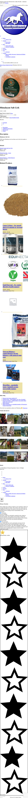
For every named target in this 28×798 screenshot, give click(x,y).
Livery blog (7, 481)
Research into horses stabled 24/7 (10, 398)
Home (1, 65)
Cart (4, 489)
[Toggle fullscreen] (1, 796)
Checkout (7, 491)
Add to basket (3, 116)
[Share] (3, 796)
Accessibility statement (10, 496)
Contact (4, 492)
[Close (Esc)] (4, 796)
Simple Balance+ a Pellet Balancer (7, 157)
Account (4, 488)
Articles (4, 480)
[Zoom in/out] (0, 796)
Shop (4, 483)
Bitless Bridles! (6, 403)
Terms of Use (8, 478)
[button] (0, 66)
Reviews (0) (5, 129)
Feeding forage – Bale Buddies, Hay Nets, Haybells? (14, 399)
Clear (11, 113)
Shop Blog (7, 482)
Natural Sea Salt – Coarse (5, 153)
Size (1, 113)
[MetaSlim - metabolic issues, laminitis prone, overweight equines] (13, 382)
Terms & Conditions (9, 486)
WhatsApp (25, 408)
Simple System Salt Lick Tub (6, 148)
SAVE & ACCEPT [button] (4, 529)
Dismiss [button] (6, 2)
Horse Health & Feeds (8, 65)
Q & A (4, 131)
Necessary (4, 513)
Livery (4, 487)
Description (5, 127)
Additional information (8, 128)
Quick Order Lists (9, 485)
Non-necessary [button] (3, 520)
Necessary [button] (2, 511)
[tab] (15, 127)
